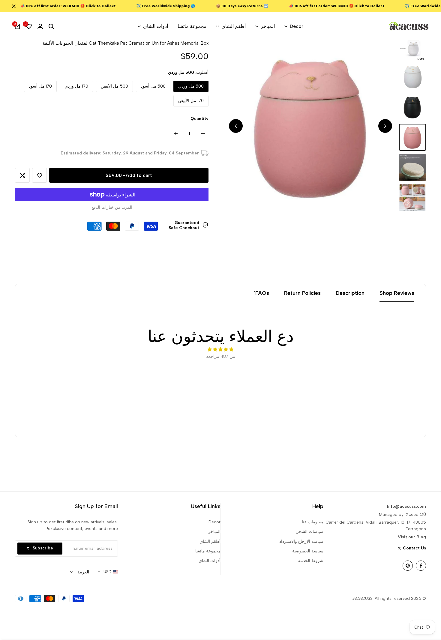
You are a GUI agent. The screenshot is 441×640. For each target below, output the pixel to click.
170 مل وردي (76, 86)
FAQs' (261, 293)
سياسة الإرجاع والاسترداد (301, 541)
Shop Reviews (397, 293)
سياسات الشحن (309, 531)
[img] (220, 349)
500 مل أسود (153, 86)
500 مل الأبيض (114, 86)
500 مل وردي (191, 86)
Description (350, 293)
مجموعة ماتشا (207, 551)
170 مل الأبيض (191, 100)
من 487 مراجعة (220, 356)
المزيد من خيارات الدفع (112, 207)
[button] (39, 175)
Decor (214, 522)
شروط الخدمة (310, 560)
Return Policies (302, 293)
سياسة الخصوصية (307, 551)
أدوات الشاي (209, 560)
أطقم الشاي (210, 541)
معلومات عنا (312, 522)
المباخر (214, 531)
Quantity (199, 118)
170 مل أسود (40, 86)
